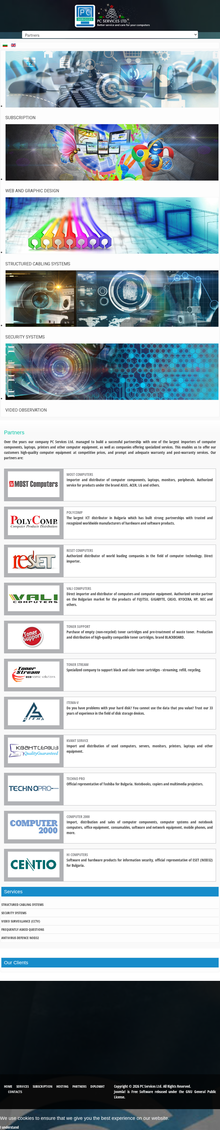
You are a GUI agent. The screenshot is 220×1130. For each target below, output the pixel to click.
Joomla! (120, 1091)
